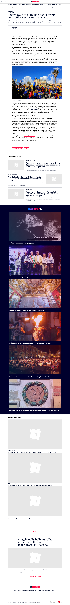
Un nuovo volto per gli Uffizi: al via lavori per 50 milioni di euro (26, 310)
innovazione (28, 4)
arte (55, 7)
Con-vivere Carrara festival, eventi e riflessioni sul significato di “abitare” (30, 377)
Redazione (32, 189)
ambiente (10, 4)
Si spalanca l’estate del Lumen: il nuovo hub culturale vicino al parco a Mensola (30, 485)
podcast (60, 4)
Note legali (9, 602)
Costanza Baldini (33, 160)
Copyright (29, 602)
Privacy (13, 602)
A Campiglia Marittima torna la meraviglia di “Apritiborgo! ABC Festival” (30, 343)
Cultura (11, 12)
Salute (9, 516)
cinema (28, 7)
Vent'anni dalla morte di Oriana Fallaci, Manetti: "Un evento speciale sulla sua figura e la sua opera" (43, 194)
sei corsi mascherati (29, 136)
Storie (9, 450)
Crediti (26, 602)
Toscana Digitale (18, 7)
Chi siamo (33, 602)
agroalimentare (23, 7)
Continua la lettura (35, 576)
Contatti (37, 602)
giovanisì (31, 7)
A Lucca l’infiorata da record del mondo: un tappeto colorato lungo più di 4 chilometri (32, 452)
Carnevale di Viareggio (17, 148)
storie (49, 4)
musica (41, 4)
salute (45, 4)
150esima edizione (35, 109)
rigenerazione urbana (47, 7)
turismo (57, 7)
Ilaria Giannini (14, 27)
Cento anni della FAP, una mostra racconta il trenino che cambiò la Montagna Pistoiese (34, 410)
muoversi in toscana (37, 7)
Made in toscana (35, 4)
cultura (15, 4)
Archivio (40, 602)
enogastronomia (21, 4)
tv (56, 4)
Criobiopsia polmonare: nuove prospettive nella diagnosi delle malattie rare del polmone (32, 518)
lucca (27, 148)
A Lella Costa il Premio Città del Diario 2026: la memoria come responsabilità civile (24, 179)
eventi (42, 7)
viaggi (53, 4)
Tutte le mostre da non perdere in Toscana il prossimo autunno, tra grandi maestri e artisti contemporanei (44, 165)
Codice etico (22, 602)
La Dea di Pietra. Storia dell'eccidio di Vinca (21, 244)
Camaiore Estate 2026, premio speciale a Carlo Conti (24, 277)
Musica (9, 483)
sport (53, 7)
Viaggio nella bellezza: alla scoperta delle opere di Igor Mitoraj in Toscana (35, 542)
